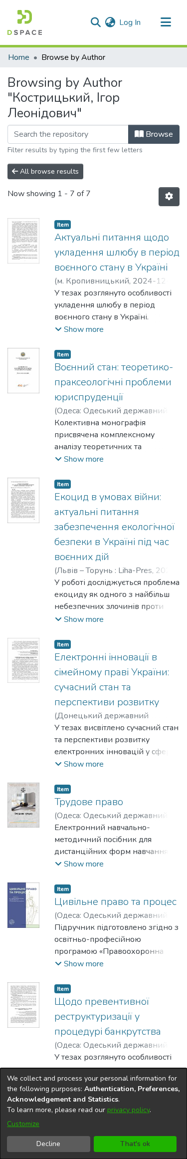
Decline (48, 1144)
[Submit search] (95, 22)
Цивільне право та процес (115, 901)
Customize (23, 1124)
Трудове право (88, 802)
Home (18, 57)
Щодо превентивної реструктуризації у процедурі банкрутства (107, 1016)
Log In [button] (130, 22)
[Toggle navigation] (166, 22)
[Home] (24, 22)
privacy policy (128, 1110)
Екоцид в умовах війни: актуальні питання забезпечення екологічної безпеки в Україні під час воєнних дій (114, 527)
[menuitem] (110, 22)
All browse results (48, 171)
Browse (158, 134)
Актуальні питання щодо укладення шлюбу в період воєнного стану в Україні (117, 252)
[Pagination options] (169, 196)
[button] (79, 329)
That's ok (135, 1144)
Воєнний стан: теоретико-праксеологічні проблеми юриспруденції (113, 382)
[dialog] (93, 1113)
